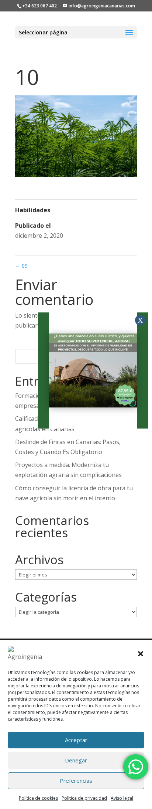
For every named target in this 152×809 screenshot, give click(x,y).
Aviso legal (122, 798)
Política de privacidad (84, 798)
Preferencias (76, 780)
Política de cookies (38, 798)
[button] (140, 653)
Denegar (76, 760)
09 (21, 265)
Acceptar (76, 740)
